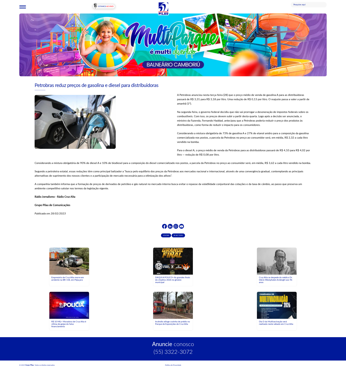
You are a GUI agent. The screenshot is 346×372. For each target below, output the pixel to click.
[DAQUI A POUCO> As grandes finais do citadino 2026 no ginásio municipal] (173, 271)
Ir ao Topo (178, 235)
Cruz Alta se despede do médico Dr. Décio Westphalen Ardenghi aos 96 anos (275, 279)
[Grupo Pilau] (163, 8)
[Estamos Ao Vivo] (104, 6)
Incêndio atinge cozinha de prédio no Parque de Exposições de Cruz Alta (172, 323)
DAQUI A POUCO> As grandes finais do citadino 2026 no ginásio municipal (172, 279)
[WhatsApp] (175, 226)
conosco (173, 344)
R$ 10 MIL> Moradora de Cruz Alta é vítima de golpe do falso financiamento (68, 324)
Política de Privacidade (173, 365)
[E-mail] (181, 226)
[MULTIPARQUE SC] (173, 45)
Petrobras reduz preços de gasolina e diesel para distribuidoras (96, 85)
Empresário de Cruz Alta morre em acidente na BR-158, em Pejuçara (67, 278)
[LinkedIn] (170, 226)
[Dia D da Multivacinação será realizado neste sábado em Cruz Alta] (277, 316)
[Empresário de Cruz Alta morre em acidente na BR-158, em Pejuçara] (69, 262)
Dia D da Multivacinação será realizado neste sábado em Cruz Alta (276, 323)
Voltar (166, 235)
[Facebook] (164, 226)
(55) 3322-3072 (173, 352)
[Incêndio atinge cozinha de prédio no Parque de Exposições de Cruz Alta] (173, 305)
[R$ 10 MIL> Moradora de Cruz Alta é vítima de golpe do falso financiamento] (69, 305)
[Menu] (22, 7)
